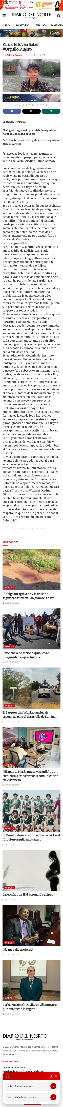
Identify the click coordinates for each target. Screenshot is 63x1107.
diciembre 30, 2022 (37, 55)
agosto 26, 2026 (11, 954)
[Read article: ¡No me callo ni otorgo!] (31, 925)
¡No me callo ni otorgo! (18, 949)
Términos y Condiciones (14, 1067)
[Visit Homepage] (31, 16)
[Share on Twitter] (31, 111)
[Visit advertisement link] (31, 5)
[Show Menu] (4, 16)
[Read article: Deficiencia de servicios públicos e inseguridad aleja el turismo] (31, 628)
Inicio (6, 24)
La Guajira (22, 24)
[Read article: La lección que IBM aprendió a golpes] (31, 870)
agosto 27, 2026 (11, 785)
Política (40, 24)
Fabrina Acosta (14, 55)
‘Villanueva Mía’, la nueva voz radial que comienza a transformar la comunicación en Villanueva (30, 776)
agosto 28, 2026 (11, 603)
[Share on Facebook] (12, 111)
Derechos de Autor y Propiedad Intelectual (23, 1071)
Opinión (9, 587)
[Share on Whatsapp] (51, 111)
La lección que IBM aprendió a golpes (28, 894)
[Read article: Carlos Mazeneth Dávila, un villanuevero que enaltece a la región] (31, 980)
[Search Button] (58, 16)
